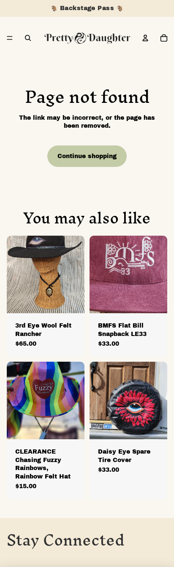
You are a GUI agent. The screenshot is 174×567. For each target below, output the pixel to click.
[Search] (28, 38)
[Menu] (9, 38)
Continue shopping (87, 156)
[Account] (145, 38)
